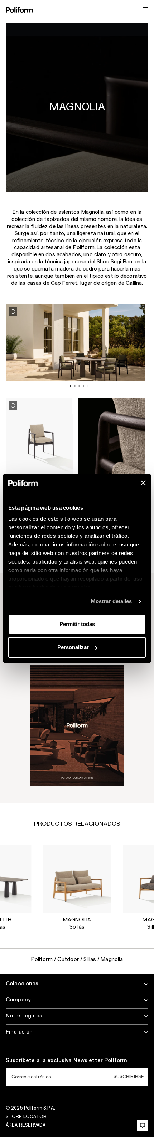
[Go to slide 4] (83, 386)
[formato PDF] (77, 725)
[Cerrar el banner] (143, 482)
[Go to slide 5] (87, 385)
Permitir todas (77, 624)
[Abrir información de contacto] (142, 1125)
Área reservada (25, 1125)
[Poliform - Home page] (19, 10)
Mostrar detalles (111, 601)
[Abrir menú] (145, 9)
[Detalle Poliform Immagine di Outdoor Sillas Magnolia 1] (13, 311)
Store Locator (26, 1117)
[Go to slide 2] (75, 386)
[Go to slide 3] (79, 386)
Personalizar (73, 647)
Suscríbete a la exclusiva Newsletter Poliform (66, 1060)
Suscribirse (129, 1077)
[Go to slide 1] (70, 386)
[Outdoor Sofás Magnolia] (77, 879)
